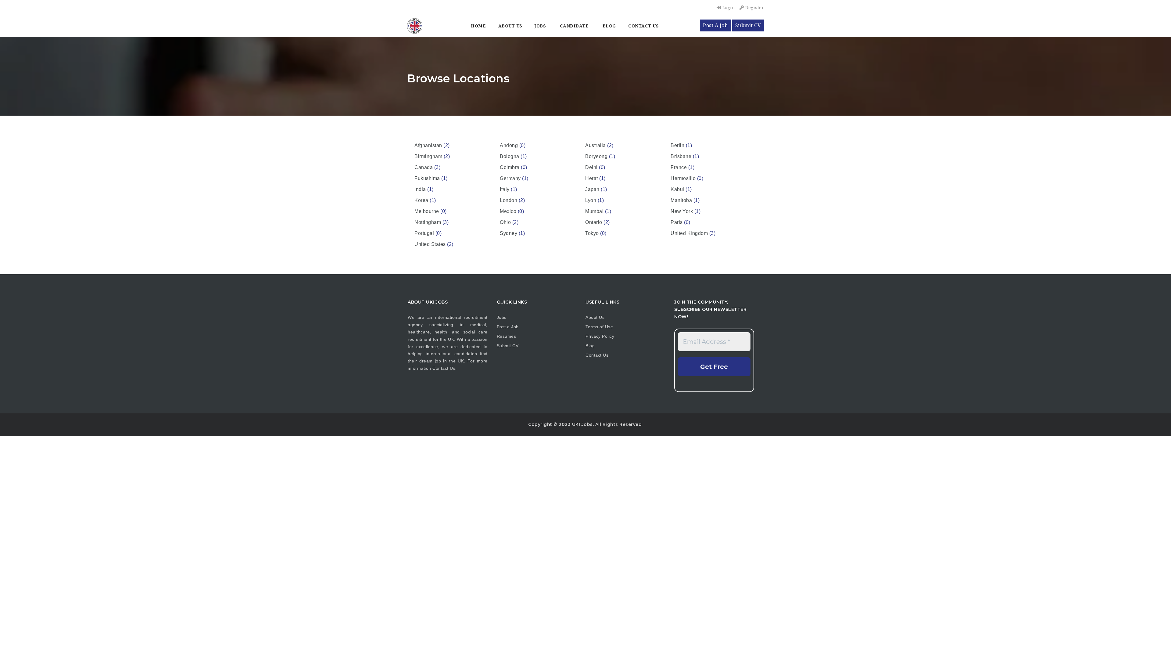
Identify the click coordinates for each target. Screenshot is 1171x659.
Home (478, 25)
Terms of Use (599, 326)
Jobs (540, 25)
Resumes (506, 336)
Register (754, 7)
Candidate (574, 25)
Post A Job (715, 25)
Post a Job (508, 326)
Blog (609, 25)
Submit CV (748, 25)
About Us (510, 25)
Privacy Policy (600, 336)
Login (728, 7)
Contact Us (643, 25)
